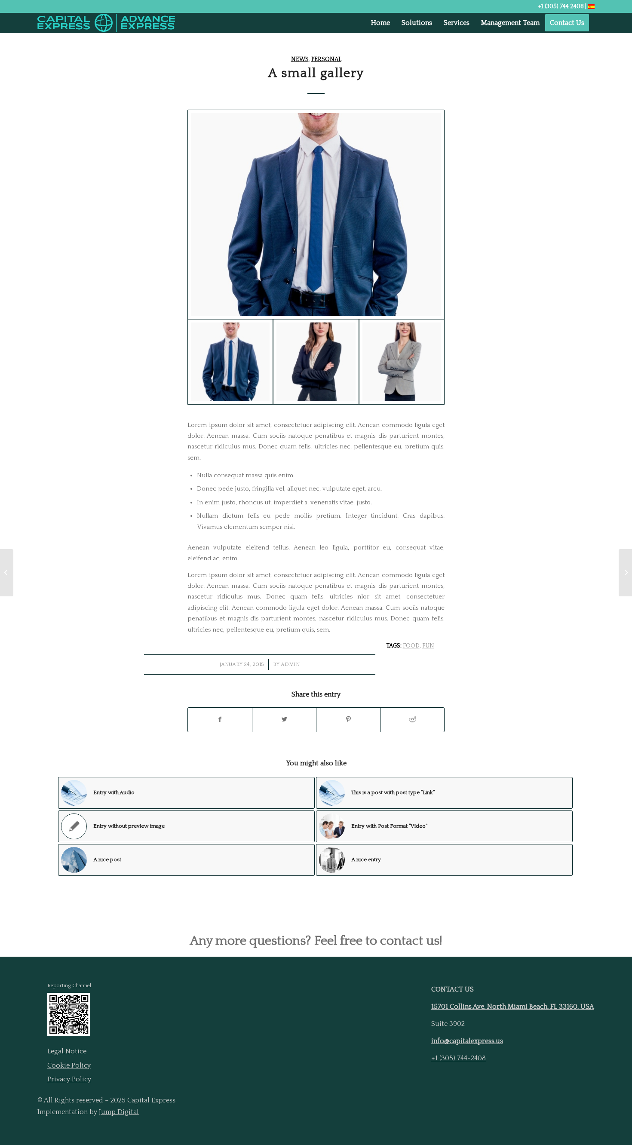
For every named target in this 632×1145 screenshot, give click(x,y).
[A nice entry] (6, 572)
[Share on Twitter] (284, 720)
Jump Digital (119, 1112)
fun (428, 646)
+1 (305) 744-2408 (458, 1058)
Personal (326, 59)
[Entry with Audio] (625, 572)
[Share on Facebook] (220, 720)
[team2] (316, 362)
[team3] (316, 214)
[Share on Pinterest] (348, 720)
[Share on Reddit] (412, 720)
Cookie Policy (69, 1065)
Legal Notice (66, 1051)
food (411, 646)
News (300, 59)
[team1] (402, 362)
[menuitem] (380, 23)
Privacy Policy (69, 1079)
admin (290, 664)
